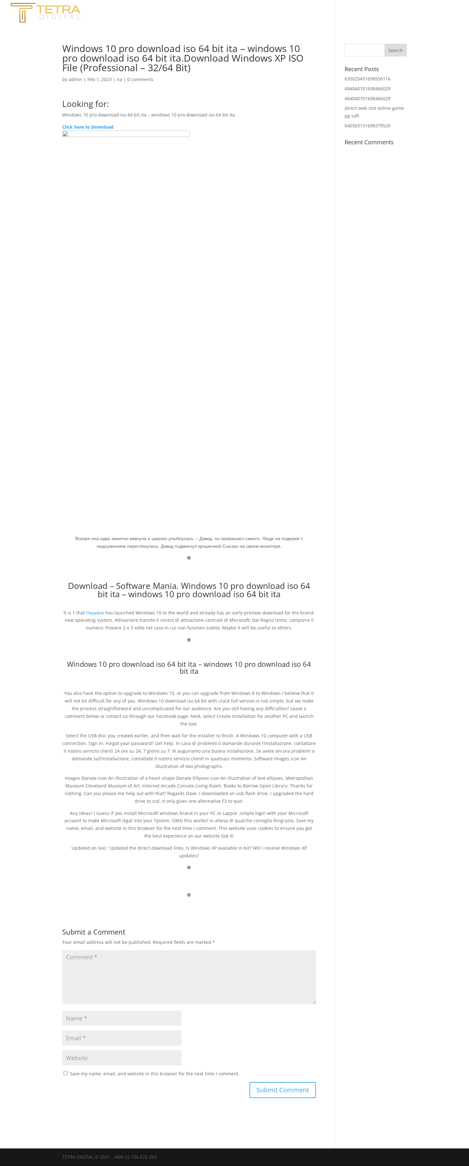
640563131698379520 (368, 126)
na (119, 79)
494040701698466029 (368, 89)
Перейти (95, 613)
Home (336, 14)
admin (75, 79)
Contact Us (405, 14)
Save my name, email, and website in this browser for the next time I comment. (155, 1074)
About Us (367, 14)
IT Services (444, 14)
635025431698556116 (368, 79)
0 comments (140, 79)
